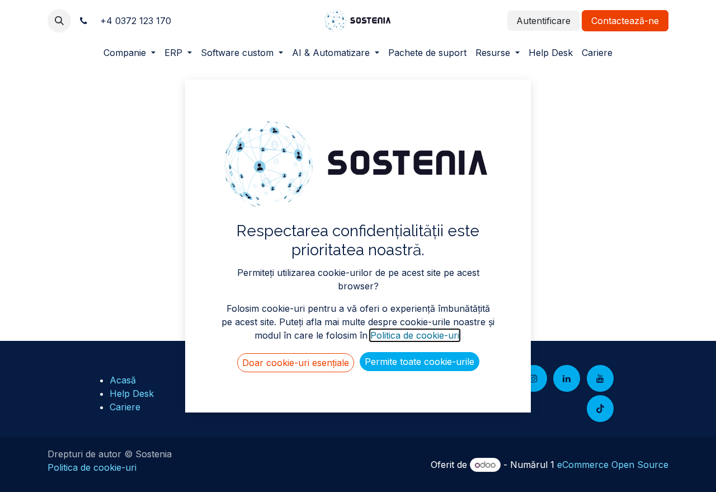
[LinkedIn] (566, 378)
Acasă (123, 380)
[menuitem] (129, 52)
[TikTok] (600, 408)
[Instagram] (533, 378)
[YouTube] (600, 378)
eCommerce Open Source (612, 464)
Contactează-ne (625, 20)
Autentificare (543, 20)
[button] (59, 20)
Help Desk (132, 393)
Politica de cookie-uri (92, 467)
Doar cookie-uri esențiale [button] (295, 362)
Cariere (125, 407)
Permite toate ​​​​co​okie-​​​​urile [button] (419, 361)
